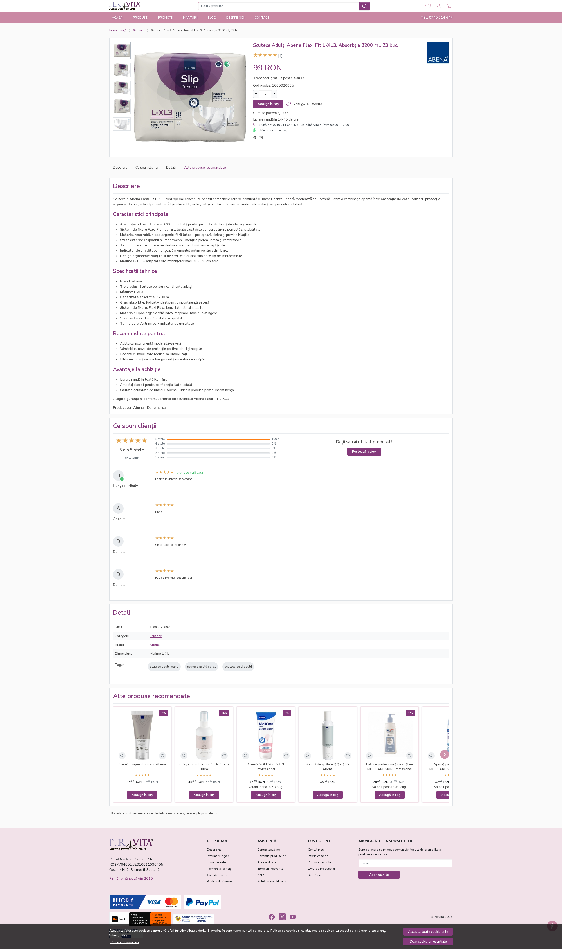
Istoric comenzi (318, 856)
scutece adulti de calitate (205, 666)
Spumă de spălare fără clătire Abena (328, 767)
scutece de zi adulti (238, 666)
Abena (155, 644)
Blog (212, 18)
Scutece (138, 30)
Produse (140, 18)
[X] (282, 917)
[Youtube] (293, 917)
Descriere (120, 167)
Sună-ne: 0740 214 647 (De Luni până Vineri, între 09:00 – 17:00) (304, 125)
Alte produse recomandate (205, 167)
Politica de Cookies (220, 881)
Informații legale (218, 856)
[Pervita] (125, 6)
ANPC (262, 875)
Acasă (117, 18)
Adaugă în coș (268, 104)
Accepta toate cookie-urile (428, 931)
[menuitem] (122, 50)
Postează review (364, 451)
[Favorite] (428, 6)
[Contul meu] (438, 6)
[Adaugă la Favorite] (162, 755)
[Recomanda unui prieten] (262, 137)
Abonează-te (379, 875)
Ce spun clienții (146, 167)
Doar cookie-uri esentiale (428, 941)
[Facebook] (272, 917)
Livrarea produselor (321, 869)
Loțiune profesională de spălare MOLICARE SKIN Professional (389, 767)
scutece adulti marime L (166, 666)
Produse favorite (319, 862)
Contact (262, 18)
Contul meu (316, 850)
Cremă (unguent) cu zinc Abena (142, 764)
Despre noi (214, 850)
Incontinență (117, 30)
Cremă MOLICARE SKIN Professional (266, 767)
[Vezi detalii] (122, 755)
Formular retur (217, 862)
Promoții (165, 18)
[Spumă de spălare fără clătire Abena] (327, 735)
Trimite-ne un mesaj (273, 130)
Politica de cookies (283, 930)
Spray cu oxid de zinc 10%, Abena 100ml (204, 767)
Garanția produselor (272, 856)
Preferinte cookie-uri (124, 942)
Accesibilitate (267, 862)
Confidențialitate (218, 875)
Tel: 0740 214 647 (437, 17)
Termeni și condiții (219, 869)
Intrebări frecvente (270, 869)
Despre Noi (235, 18)
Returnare (315, 875)
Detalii (171, 167)
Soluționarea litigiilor (272, 881)
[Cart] (449, 6)
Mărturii (190, 18)
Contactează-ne (269, 850)
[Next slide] (444, 754)
